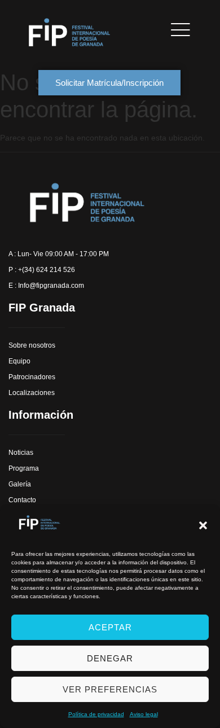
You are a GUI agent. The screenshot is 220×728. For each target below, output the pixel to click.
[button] (203, 525)
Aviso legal (144, 714)
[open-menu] (177, 30)
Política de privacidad (96, 714)
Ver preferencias (110, 689)
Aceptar (110, 627)
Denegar (110, 658)
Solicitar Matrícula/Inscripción (109, 82)
